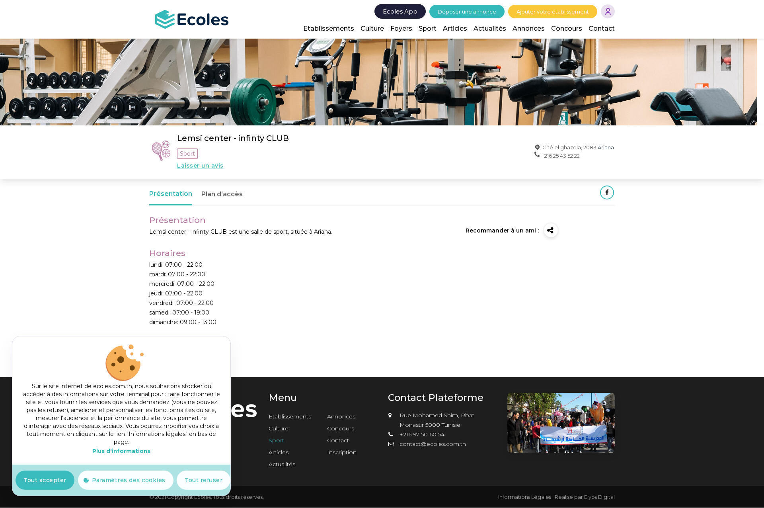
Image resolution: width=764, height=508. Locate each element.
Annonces (529, 28)
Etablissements (328, 28)
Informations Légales (524, 497)
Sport (428, 28)
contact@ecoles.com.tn (433, 443)
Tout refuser (203, 480)
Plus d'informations (121, 451)
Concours (566, 28)
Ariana (606, 147)
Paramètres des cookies (129, 480)
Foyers (401, 28)
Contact (602, 28)
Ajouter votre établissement (552, 11)
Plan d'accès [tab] (222, 194)
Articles (455, 28)
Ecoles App (400, 11)
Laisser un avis (200, 165)
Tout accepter (44, 480)
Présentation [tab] (170, 193)
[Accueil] (191, 18)
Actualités (490, 28)
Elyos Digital (599, 497)
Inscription (342, 452)
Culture (372, 28)
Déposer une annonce (467, 11)
